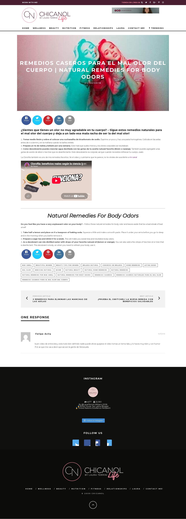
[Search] (142, 2)
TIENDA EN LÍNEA (130, 2)
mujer (58, 270)
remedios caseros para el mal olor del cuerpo (45, 279)
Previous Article (41, 296)
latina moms (150, 265)
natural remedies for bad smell (38, 275)
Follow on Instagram (95, 420)
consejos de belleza (112, 265)
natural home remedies (96, 270)
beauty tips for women (67, 265)
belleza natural (90, 265)
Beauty (54, 28)
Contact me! (136, 28)
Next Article (146, 296)
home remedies (133, 265)
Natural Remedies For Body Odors (74, 275)
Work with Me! (30, 2)
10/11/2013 (161, 334)
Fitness (85, 28)
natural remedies (119, 270)
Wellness (39, 28)
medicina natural (43, 270)
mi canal (133, 157)
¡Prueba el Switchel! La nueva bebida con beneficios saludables (125, 300)
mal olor (26, 270)
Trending (157, 28)
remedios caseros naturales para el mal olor (138, 275)
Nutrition (69, 28)
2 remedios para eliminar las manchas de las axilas (60, 300)
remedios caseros (103, 275)
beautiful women (44, 265)
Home (25, 28)
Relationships (103, 28)
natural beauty (73, 270)
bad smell (27, 265)
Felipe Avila (43, 334)
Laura (121, 28)
